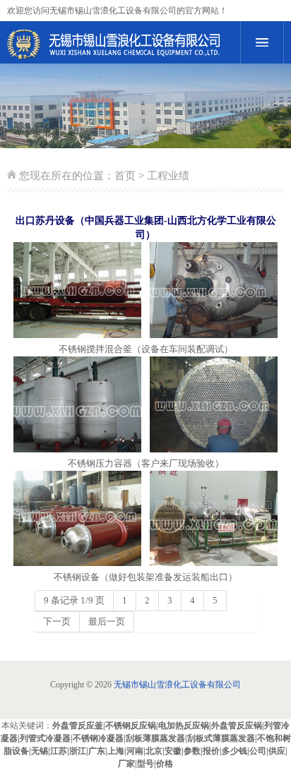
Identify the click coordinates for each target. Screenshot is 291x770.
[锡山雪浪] (118, 44)
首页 (125, 175)
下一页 (57, 621)
